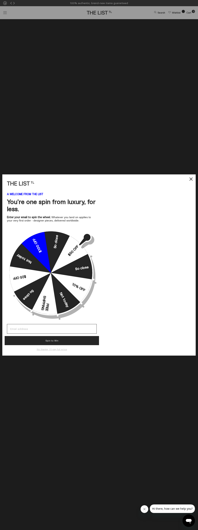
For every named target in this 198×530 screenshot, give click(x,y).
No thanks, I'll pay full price (52, 349)
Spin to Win (51, 340)
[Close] (191, 179)
